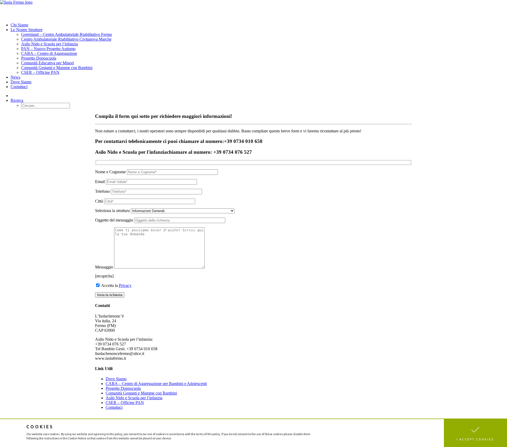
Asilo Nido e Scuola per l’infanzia (49, 44)
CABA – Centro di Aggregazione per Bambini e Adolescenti (156, 383)
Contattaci (19, 86)
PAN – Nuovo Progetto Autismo (48, 48)
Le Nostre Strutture (27, 29)
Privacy (125, 285)
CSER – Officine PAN (40, 72)
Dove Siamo (21, 82)
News (15, 77)
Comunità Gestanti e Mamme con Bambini (56, 67)
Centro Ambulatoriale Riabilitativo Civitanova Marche (66, 39)
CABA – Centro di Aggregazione (49, 53)
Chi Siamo (19, 25)
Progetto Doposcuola (38, 58)
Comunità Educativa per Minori (47, 63)
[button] (475, 433)
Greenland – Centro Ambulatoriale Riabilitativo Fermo (66, 34)
